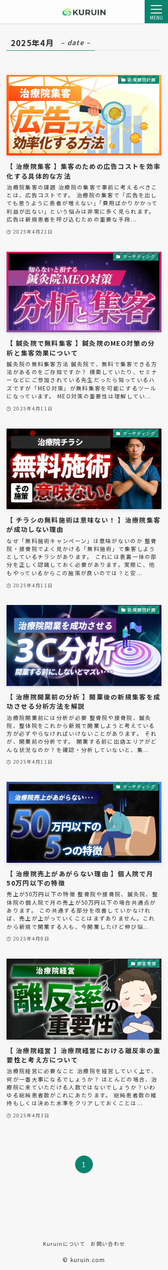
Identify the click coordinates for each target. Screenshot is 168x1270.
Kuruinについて (64, 1243)
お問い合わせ (108, 1243)
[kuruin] (84, 11)
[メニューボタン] (156, 11)
